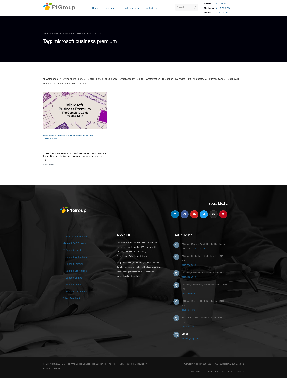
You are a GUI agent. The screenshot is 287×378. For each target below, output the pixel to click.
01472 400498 (188, 293)
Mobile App (234, 79)
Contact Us (151, 8)
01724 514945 (188, 310)
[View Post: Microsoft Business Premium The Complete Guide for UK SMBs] (75, 110)
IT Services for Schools (75, 236)
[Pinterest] (223, 214)
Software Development (65, 83)
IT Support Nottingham (75, 257)
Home (95, 8)
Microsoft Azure (217, 79)
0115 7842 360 (223, 8)
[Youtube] (194, 214)
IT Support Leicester (73, 264)
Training (84, 83)
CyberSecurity (127, 79)
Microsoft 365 (200, 79)
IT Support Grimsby (73, 277)
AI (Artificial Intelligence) (73, 79)
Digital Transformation (148, 79)
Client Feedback (71, 298)
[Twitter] (204, 214)
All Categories (50, 79)
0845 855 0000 (220, 13)
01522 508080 (219, 4)
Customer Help (131, 8)
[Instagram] (213, 214)
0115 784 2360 (189, 265)
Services (109, 8)
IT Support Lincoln (72, 250)
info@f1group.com (190, 338)
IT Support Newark (73, 284)
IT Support (167, 79)
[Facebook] (185, 214)
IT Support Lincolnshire (75, 291)
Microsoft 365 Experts (74, 243)
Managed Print (183, 79)
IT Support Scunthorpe (75, 271)
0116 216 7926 (189, 277)
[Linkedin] (175, 214)
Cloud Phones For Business (102, 79)
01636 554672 (188, 326)
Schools (47, 83)
